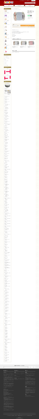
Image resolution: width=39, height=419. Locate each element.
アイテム (34, 0)
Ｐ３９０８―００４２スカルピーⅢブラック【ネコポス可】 (7, 298)
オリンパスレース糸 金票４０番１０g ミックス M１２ (7, 252)
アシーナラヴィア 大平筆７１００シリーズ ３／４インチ (7, 104)
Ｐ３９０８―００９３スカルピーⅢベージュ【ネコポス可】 (7, 295)
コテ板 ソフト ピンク (7, 132)
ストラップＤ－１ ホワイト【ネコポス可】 (6, 164)
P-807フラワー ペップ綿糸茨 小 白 (6, 250)
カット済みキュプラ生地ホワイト (7, 352)
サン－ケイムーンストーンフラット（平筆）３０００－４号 (6, 142)
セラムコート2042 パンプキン (6, 244)
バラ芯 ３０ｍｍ (6, 257)
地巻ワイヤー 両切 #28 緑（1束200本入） (7, 226)
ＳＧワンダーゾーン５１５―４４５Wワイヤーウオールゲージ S (7, 130)
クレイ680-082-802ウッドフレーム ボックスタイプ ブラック (7, 317)
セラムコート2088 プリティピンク (7, 174)
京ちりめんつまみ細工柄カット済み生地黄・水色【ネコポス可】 (7, 343)
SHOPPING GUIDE (19, 5)
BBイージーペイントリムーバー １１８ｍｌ (7, 255)
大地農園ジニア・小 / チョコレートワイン (7, 280)
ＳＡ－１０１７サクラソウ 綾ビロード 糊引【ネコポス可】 (7, 273)
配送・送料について (13, 415)
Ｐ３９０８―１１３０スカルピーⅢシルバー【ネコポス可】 (7, 307)
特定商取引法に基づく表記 (20, 415)
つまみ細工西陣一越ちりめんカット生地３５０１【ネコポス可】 (7, 185)
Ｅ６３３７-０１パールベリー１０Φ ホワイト (7, 96)
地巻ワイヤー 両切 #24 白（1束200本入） (7, 216)
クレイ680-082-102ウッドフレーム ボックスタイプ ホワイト (7, 314)
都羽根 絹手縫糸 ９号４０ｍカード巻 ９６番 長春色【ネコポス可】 (31, 46)
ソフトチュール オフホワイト (7, 153)
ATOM (31, 415)
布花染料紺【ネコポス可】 (6, 349)
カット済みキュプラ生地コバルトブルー (7, 204)
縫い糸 (14, 8)
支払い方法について (10, 415)
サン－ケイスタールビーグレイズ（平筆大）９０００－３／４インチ (7, 107)
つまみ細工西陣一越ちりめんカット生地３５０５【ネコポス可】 (7, 195)
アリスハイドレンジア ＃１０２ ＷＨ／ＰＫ (6, 118)
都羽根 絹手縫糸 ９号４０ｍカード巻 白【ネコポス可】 (7, 262)
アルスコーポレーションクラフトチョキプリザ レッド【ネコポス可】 (7, 213)
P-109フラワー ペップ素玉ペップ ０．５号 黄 (7, 247)
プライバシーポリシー (24, 415)
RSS (30, 415)
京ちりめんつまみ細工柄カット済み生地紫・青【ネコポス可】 (7, 199)
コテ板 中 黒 (7, 270)
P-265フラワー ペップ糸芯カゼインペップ (6, 148)
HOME (8, 5)
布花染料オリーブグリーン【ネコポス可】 (6, 330)
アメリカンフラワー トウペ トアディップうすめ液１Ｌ (7, 231)
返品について (17, 415)
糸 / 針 (14, 9)
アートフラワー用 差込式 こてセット (7, 234)
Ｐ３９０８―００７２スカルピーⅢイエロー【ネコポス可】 (7, 292)
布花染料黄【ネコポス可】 (6, 346)
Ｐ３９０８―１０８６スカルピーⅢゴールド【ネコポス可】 (7, 304)
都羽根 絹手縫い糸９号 (17, 8)
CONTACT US (29, 5)
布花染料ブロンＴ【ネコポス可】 (6, 202)
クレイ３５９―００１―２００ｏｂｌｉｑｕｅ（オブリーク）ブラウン (7, 161)
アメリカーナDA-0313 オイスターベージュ (6, 327)
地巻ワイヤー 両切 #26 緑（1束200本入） (7, 223)
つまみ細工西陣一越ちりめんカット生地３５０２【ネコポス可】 (7, 188)
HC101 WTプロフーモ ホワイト (6, 127)
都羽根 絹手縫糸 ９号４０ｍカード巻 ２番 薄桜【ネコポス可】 (23, 46)
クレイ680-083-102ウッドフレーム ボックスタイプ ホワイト (7, 321)
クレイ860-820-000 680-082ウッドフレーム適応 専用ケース (7, 324)
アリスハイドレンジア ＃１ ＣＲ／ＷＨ (6, 155)
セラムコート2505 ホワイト (5, 92)
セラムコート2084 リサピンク (6, 145)
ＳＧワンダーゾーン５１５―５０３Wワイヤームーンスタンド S (7, 116)
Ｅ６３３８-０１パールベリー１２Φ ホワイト (7, 121)
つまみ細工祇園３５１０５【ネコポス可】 (6, 336)
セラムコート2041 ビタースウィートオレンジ (7, 241)
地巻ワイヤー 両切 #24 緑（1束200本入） (7, 218)
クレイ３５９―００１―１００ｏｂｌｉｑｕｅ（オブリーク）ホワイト (7, 289)
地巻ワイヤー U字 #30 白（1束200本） (7, 139)
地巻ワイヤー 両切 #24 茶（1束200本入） (7, 169)
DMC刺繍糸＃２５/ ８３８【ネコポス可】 (7, 283)
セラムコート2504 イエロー (6, 176)
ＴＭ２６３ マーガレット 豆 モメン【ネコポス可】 (7, 151)
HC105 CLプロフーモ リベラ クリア (7, 101)
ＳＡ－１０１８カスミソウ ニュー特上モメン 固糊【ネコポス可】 (7, 276)
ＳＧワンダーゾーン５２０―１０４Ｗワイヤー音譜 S (6, 113)
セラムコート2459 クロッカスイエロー (7, 98)
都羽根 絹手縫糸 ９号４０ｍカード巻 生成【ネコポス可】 (15, 46)
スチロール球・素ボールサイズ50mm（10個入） (7, 228)
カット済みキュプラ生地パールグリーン (7, 357)
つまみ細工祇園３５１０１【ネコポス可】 (6, 333)
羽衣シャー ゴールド (6, 278)
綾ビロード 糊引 (6, 134)
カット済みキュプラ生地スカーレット (7, 207)
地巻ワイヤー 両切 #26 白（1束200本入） (7, 221)
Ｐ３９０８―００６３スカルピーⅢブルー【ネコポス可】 (6, 310)
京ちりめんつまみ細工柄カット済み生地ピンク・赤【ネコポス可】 (7, 340)
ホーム (12, 8)
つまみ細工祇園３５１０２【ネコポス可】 (6, 181)
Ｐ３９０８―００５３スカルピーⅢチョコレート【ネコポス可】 (7, 301)
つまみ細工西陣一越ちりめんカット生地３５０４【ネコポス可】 (7, 192)
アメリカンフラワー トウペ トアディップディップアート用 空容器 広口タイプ (7, 124)
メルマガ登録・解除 (28, 415)
